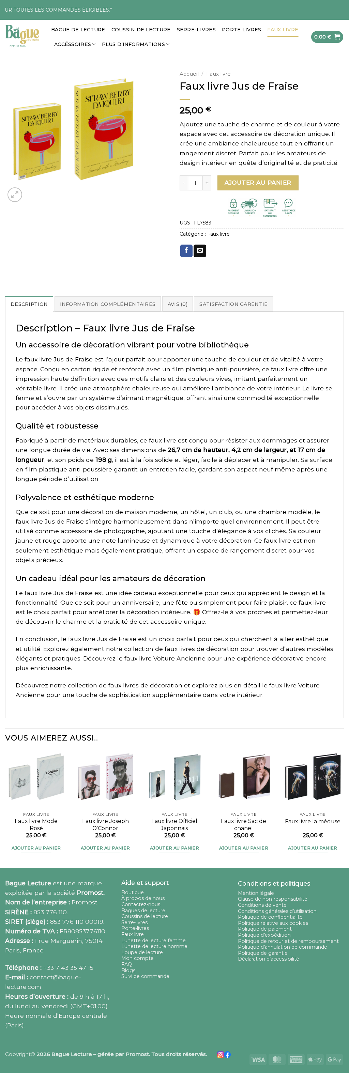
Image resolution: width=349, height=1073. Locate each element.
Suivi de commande (145, 976)
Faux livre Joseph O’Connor (105, 824)
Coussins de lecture (144, 916)
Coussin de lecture (141, 30)
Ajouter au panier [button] (36, 848)
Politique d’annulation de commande (282, 947)
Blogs (128, 970)
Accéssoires (72, 44)
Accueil (189, 74)
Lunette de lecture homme (154, 946)
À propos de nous (143, 898)
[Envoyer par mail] (200, 251)
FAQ (126, 964)
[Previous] (5, 809)
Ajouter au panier (258, 182)
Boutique (132, 892)
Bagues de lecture (143, 910)
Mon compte (137, 958)
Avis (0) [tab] (177, 304)
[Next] (343, 809)
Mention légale (256, 893)
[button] (327, 37)
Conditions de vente (262, 905)
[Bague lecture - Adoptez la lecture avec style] (23, 37)
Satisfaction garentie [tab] (233, 304)
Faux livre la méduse (312, 821)
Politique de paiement (265, 929)
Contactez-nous (140, 904)
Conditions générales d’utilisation (277, 911)
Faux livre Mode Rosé (36, 824)
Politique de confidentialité (270, 917)
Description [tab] (29, 304)
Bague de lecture (78, 30)
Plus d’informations (133, 44)
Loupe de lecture (142, 952)
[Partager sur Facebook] (186, 251)
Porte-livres (135, 928)
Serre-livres (196, 30)
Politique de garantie (263, 953)
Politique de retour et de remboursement (288, 941)
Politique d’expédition (264, 935)
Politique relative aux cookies (273, 923)
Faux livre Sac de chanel (243, 824)
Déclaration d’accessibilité (268, 959)
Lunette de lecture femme (153, 940)
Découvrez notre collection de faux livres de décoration (99, 685)
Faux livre (282, 30)
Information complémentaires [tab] (108, 304)
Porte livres (241, 30)
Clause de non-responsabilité (272, 899)
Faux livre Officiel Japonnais (174, 824)
